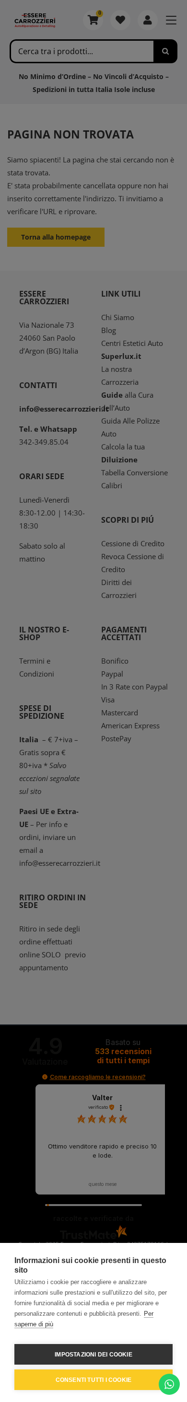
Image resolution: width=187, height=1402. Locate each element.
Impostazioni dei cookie (93, 1354)
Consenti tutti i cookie (94, 1380)
